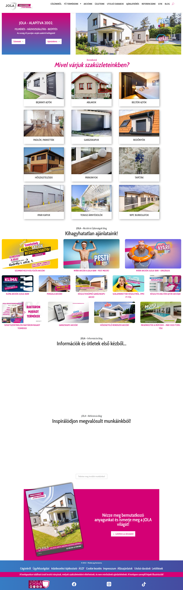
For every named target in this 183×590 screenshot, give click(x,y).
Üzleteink (17, 41)
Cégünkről (25, 568)
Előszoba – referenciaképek (158, 456)
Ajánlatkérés (52, 41)
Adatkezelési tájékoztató (64, 568)
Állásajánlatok (125, 568)
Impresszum (109, 568)
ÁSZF (82, 568)
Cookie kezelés (94, 568)
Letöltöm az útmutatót (124, 534)
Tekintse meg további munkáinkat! (91, 476)
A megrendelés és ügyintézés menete (19, 389)
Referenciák (72, 389)
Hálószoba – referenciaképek (64, 456)
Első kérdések (136, 389)
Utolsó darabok (142, 568)
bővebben (7, 404)
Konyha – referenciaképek (109, 456)
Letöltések (157, 568)
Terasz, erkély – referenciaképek (18, 456)
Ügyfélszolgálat (41, 568)
